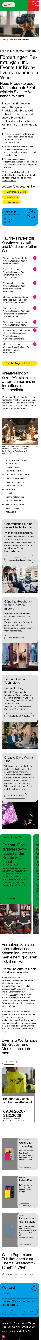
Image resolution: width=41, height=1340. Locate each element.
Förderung (27, 134)
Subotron (10, 489)
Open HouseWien (14, 485)
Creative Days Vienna (16, 796)
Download (26, 1167)
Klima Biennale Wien (15, 478)
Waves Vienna (12, 508)
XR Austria (11, 512)
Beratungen (12, 197)
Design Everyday (14, 467)
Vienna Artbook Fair (15, 497)
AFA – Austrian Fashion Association (17, 462)
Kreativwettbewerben (14, 162)
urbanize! (10, 493)
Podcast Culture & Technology (19, 716)
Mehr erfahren (11, 898)
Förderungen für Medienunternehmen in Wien (20, 559)
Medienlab (6, 1014)
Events (24, 146)
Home (4, 40)
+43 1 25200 (12, 222)
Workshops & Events (16, 192)
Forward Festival (13, 471)
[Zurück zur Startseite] (33, 5)
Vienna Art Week (13, 500)
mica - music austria (15, 482)
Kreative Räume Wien (16, 638)
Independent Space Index (18, 474)
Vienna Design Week (15, 504)
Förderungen (13, 202)
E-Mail (9, 219)
